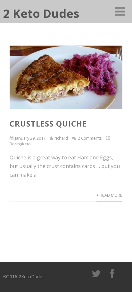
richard (61, 138)
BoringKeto (20, 144)
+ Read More (109, 195)
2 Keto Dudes (41, 13)
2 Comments (90, 138)
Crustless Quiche (48, 123)
